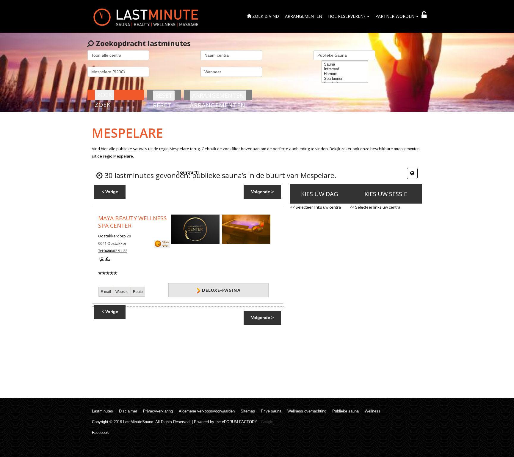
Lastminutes (102, 411)
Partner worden (395, 16)
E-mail (106, 292)
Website (121, 292)
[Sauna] (344, 64)
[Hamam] (344, 74)
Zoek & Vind (265, 16)
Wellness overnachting (306, 411)
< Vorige (110, 191)
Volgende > (262, 191)
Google (267, 422)
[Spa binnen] (344, 78)
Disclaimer (128, 411)
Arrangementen (303, 16)
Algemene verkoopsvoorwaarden (207, 411)
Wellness (372, 411)
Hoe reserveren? (347, 16)
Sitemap (248, 411)
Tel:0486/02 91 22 (112, 251)
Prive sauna (271, 411)
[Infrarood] (344, 69)
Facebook (100, 432)
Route (138, 292)
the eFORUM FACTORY (236, 422)
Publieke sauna (345, 411)
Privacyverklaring (158, 411)
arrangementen (406, 149)
